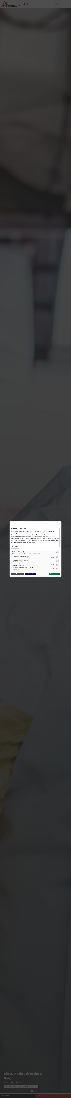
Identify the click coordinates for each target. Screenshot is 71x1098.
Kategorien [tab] (15, 546)
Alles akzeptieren (54, 574)
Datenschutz (57, 524)
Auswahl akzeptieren (18, 574)
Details (52, 557)
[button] (56, 552)
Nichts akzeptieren (30, 574)
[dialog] (35, 549)
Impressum (49, 524)
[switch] (57, 552)
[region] (35, 549)
